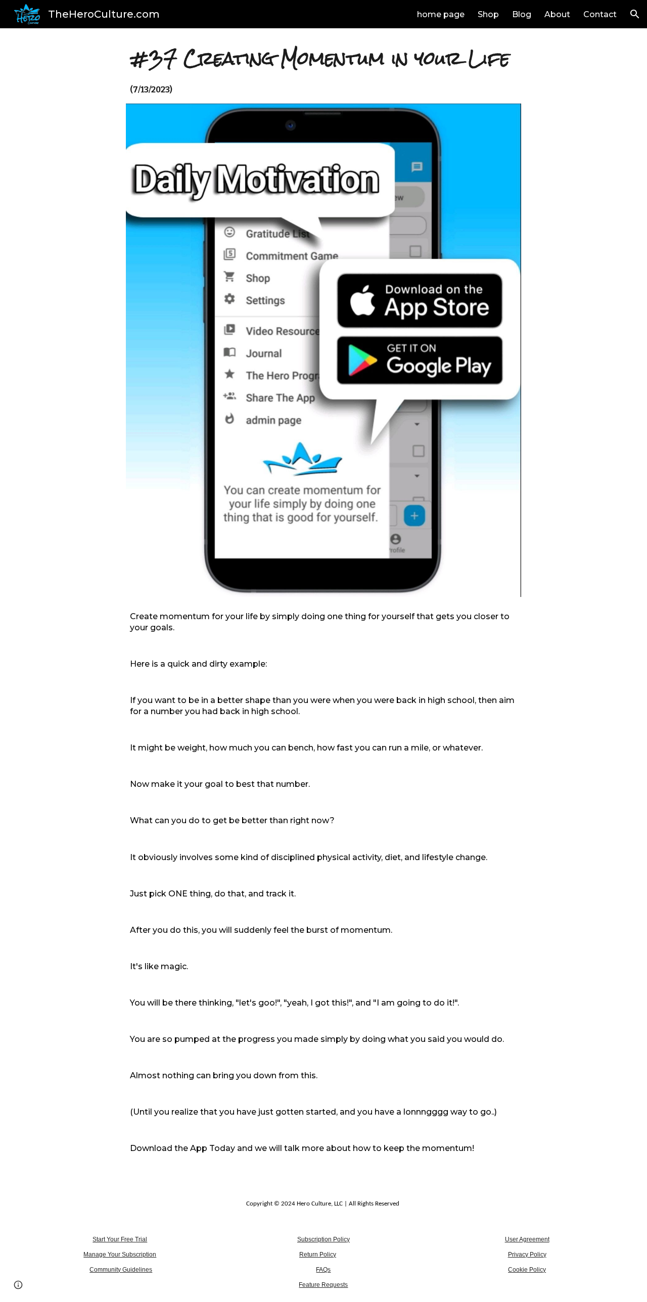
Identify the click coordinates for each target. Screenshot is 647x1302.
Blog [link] (521, 14)
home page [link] (441, 14)
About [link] (557, 14)
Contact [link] (600, 14)
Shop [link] (488, 14)
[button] (635, 14)
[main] (324, 70)
